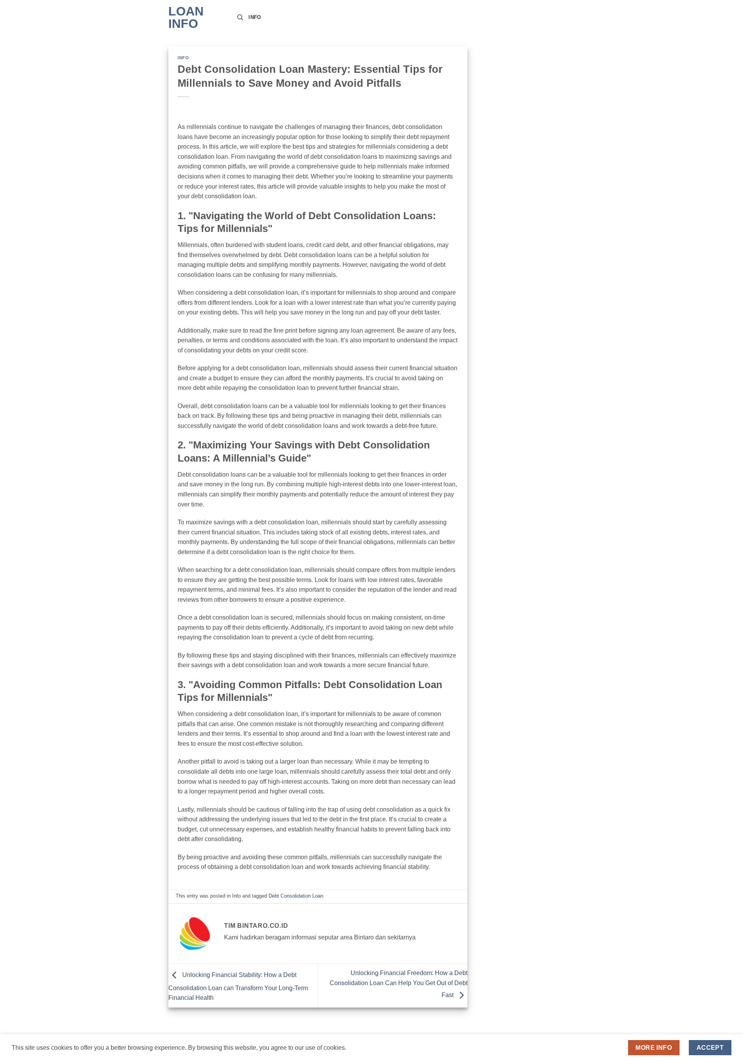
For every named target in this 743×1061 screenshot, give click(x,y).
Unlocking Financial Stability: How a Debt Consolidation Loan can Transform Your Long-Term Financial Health (238, 986)
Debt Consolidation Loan (296, 896)
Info (254, 17)
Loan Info (186, 17)
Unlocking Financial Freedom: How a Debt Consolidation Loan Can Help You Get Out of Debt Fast (398, 984)
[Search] (240, 17)
